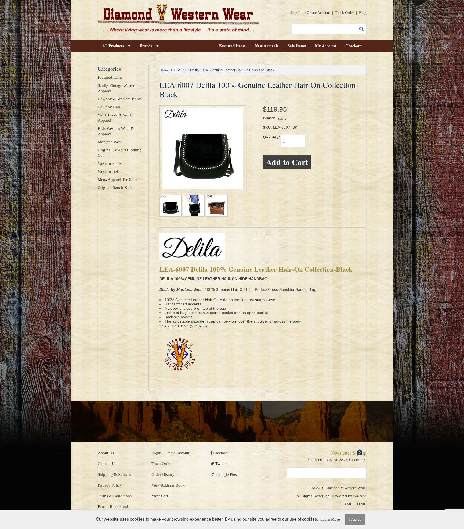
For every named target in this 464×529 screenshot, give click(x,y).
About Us (106, 453)
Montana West (110, 142)
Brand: (269, 118)
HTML (361, 504)
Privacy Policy (110, 485)
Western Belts (109, 171)
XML (348, 504)
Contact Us (107, 464)
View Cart (159, 496)
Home (165, 70)
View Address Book (168, 485)
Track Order (344, 13)
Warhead (359, 496)
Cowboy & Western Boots (120, 99)
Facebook (221, 453)
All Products (115, 46)
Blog (362, 13)
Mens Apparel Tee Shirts (118, 179)
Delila (281, 119)
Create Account (318, 13)
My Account (325, 46)
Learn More (330, 519)
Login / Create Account (170, 453)
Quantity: (271, 137)
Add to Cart (287, 162)
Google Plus (225, 474)
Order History (163, 474)
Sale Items (297, 46)
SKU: (267, 127)
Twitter (220, 464)
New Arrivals (266, 46)
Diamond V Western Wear (345, 488)
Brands (148, 46)
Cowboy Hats (109, 107)
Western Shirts (110, 163)
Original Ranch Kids (115, 187)
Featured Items (232, 46)
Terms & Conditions (115, 496)
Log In (296, 13)
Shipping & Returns (114, 474)
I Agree (355, 519)
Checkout (353, 46)
